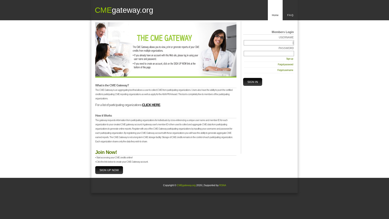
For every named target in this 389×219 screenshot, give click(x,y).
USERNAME (286, 37)
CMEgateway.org (186, 185)
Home (275, 15)
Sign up (289, 58)
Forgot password (285, 64)
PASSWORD (286, 48)
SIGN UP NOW (109, 170)
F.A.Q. (290, 15)
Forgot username (285, 70)
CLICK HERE (151, 105)
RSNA (222, 185)
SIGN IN (252, 82)
